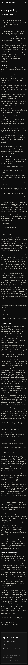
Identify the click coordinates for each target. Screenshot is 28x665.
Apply (19, 648)
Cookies (16, 660)
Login (14, 648)
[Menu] (25, 2)
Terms (4, 660)
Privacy (10, 660)
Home (4, 648)
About (9, 648)
